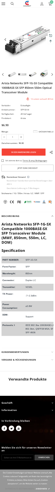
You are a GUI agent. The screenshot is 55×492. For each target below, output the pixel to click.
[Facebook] (4, 428)
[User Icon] (42, 3)
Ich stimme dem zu (14, 160)
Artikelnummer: (8, 109)
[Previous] (5, 39)
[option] (27, 39)
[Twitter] (11, 428)
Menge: (5, 131)
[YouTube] (18, 428)
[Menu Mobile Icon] (3, 4)
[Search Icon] (15, 3)
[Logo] (27, 4)
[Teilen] (50, 152)
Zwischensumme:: (10, 143)
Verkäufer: (6, 105)
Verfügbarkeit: (8, 114)
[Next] (49, 74)
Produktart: (6, 118)
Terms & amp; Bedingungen (35, 160)
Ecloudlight (25, 105)
